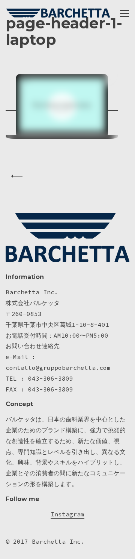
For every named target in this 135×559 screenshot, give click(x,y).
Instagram (67, 514)
